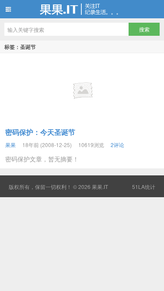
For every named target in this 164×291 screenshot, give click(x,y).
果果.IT (82, 9)
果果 (10, 144)
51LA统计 (143, 186)
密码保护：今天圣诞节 (40, 132)
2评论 (117, 144)
